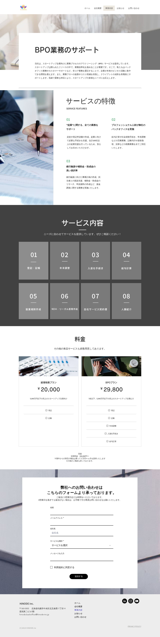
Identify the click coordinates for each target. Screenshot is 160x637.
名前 (52, 507)
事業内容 (78, 610)
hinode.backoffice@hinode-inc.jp (34, 614)
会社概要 (78, 606)
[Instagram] (130, 601)
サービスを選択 (56, 541)
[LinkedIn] (124, 601)
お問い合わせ (80, 617)
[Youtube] (136, 601)
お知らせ (78, 613)
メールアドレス (56, 518)
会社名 (53, 528)
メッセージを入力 (57, 553)
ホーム (77, 603)
